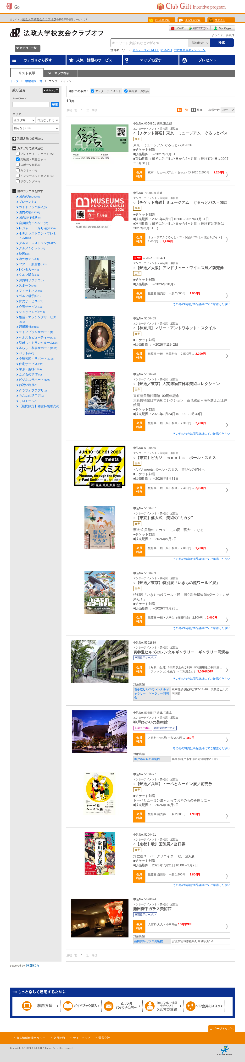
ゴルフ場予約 (29, 296)
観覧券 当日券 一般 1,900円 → (174, 874)
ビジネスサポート (34, 379)
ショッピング (32, 312)
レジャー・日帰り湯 (37, 228)
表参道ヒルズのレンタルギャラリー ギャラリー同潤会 (151, 693)
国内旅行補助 (29, 217)
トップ (14, 81)
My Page (223, 28)
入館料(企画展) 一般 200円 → (171, 737)
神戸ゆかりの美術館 (147, 759)
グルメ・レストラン (37, 243)
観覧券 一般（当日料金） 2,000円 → (177, 548)
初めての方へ (198, 28)
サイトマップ (81, 1038)
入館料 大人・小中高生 (169, 924)
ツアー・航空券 (32, 264)
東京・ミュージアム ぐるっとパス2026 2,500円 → (186, 172)
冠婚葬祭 (29, 326)
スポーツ (28, 285)
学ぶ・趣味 (30, 369)
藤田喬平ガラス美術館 (148, 941)
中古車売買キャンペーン (190, 50)
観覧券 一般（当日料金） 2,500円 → (177, 353)
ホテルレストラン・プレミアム (37, 235)
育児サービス (31, 301)
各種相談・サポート (36, 358)
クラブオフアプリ (33, 390)
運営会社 (104, 1038)
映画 (24, 253)
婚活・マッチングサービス (37, 319)
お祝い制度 (28, 385)
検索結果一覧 (33, 81)
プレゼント (28, 201)
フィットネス (31, 290)
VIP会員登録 (162, 20)
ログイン (220, 20)
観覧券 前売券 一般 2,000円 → (174, 293)
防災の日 (166, 50)
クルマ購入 (29, 274)
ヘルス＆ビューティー (38, 337)
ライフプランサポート (36, 332)
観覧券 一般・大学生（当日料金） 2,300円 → (182, 617)
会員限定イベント (33, 223)
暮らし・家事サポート (38, 348)
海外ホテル (29, 259)
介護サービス (31, 306)
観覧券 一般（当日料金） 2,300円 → (177, 423)
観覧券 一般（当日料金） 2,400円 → (177, 488)
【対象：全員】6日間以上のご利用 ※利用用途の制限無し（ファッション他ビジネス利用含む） (185, 669)
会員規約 (59, 1038)
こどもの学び (31, 374)
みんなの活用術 (31, 395)
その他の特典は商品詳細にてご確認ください (201, 304)
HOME (177, 28)
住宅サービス (31, 364)
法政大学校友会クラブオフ (39, 19)
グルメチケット (32, 248)
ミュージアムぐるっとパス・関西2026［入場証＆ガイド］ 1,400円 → (185, 239)
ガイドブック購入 (33, 207)
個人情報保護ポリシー (31, 1038)
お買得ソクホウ (31, 280)
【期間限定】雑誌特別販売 (39, 406)
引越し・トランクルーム (38, 342)
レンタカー (29, 269)
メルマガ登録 (192, 20)
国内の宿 (29, 196)
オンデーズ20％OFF (146, 50)
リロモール (28, 401)
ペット (26, 353)
